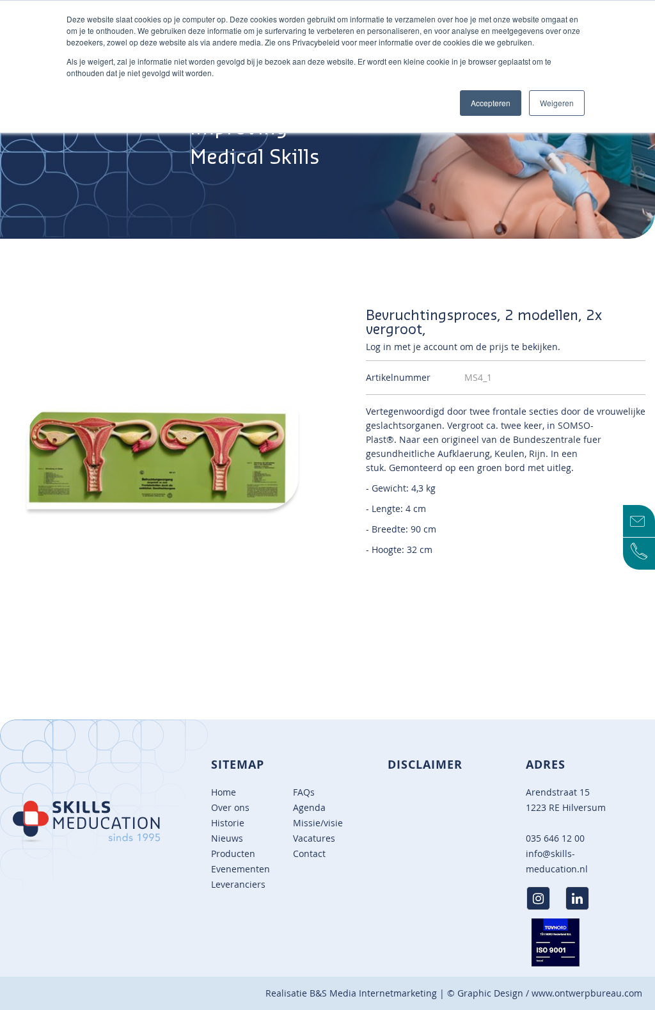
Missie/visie (318, 823)
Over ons (230, 807)
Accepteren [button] (490, 102)
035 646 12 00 (555, 838)
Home (223, 792)
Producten (233, 853)
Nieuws (227, 838)
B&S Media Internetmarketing (373, 993)
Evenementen (240, 869)
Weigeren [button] (557, 102)
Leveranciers (238, 884)
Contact (309, 853)
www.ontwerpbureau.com (587, 993)
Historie (227, 823)
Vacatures (314, 838)
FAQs (304, 792)
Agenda (309, 807)
